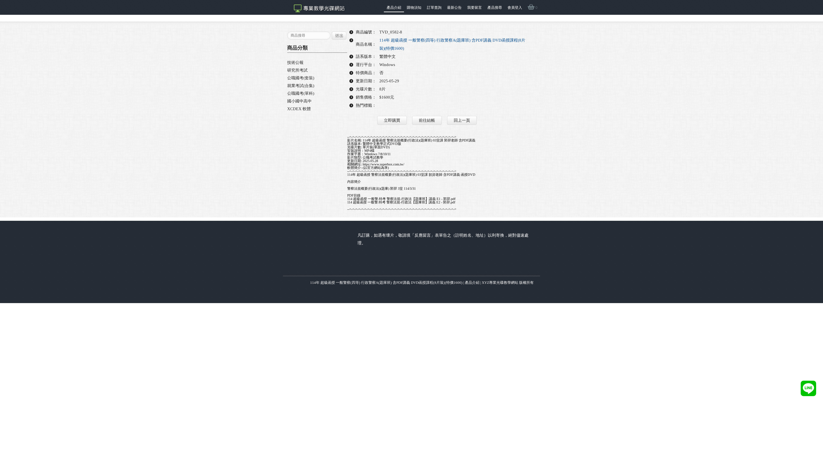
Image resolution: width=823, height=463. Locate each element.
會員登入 (515, 8)
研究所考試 (297, 70)
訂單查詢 (434, 8)
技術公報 (295, 62)
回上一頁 (462, 120)
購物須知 (414, 8)
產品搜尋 (494, 8)
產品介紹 (394, 8)
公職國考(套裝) (300, 78)
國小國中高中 (299, 101)
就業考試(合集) (300, 85)
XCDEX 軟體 (299, 109)
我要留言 (474, 8)
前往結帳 (427, 120)
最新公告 (454, 8)
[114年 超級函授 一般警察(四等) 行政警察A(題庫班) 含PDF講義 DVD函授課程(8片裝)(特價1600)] (317, 7)
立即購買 (392, 120)
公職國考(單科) (300, 93)
